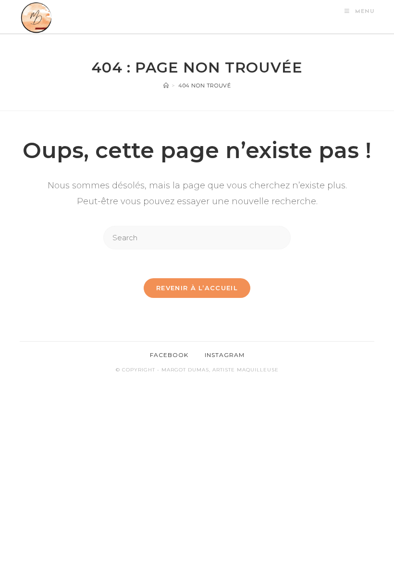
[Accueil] (166, 85)
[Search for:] (197, 237)
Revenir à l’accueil (197, 288)
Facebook (169, 354)
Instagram (225, 354)
